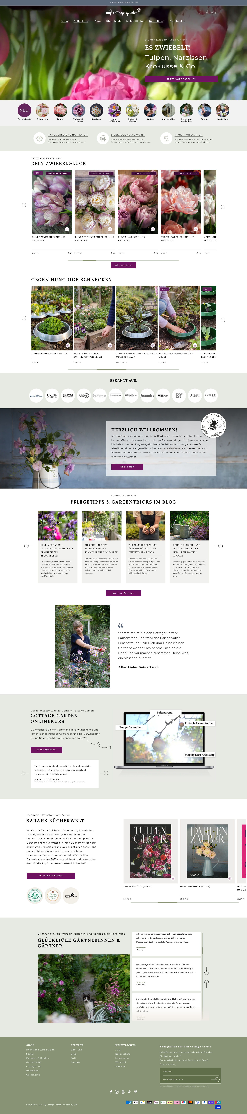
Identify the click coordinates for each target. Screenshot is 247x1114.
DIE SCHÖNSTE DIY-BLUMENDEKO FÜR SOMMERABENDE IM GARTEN (101, 548)
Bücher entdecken (51, 875)
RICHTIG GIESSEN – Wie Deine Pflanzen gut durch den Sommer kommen (186, 550)
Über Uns (76, 1049)
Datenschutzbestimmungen (195, 1086)
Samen (30, 1054)
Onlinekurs (81, 21)
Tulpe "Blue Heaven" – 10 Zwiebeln (50, 202)
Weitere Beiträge (123, 593)
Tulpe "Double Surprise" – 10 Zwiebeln (94, 202)
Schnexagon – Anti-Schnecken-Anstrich (89, 318)
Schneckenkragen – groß (51, 316)
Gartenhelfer (34, 1062)
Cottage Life (33, 1066)
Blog (74, 1054)
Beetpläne (156, 21)
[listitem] (24, 112)
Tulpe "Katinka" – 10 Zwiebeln (133, 202)
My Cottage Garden (52, 1105)
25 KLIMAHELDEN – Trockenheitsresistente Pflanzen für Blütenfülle (57, 550)
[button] (65, 21)
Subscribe (215, 1080)
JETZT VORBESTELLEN (181, 79)
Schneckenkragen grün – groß (177, 318)
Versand (120, 1066)
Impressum (122, 1058)
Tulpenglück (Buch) (139, 849)
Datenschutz (123, 1054)
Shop (64, 21)
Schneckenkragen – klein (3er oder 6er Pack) (135, 318)
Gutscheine (33, 1075)
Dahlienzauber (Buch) (197, 849)
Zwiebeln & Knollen (38, 1058)
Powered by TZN (69, 1105)
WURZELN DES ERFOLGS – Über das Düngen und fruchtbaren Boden (143, 548)
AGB (118, 1049)
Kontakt (75, 1062)
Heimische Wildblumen (40, 1049)
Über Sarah (127, 467)
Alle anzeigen (123, 265)
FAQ (73, 1058)
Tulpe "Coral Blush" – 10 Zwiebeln (179, 202)
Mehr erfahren (46, 749)
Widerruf (120, 1062)
